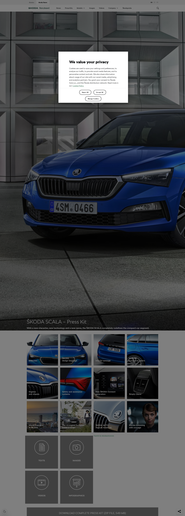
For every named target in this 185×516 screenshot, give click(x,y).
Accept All (99, 92)
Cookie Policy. (78, 86)
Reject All (85, 92)
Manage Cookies (93, 99)
